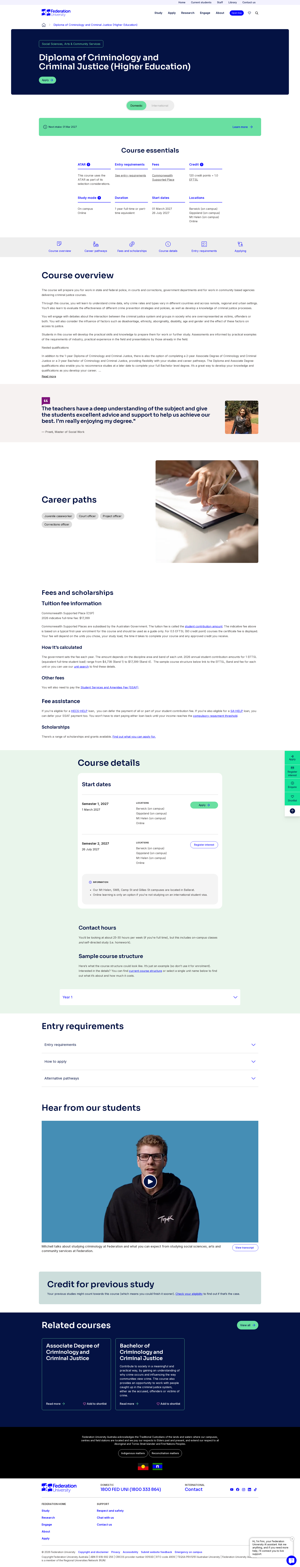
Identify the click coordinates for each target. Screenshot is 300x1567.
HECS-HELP (79, 711)
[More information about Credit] (201, 164)
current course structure (145, 971)
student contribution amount (203, 626)
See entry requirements (130, 175)
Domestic (136, 105)
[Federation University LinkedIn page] (249, 1489)
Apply (292, 759)
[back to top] (292, 811)
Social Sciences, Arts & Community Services (71, 44)
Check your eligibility (189, 1294)
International (160, 105)
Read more (49, 376)
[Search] (256, 13)
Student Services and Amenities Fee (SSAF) (109, 687)
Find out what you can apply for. (134, 736)
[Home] (56, 13)
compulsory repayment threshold (215, 716)
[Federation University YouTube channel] (232, 1489)
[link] (60, 247)
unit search (81, 666)
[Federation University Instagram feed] (244, 1489)
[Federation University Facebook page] (238, 1489)
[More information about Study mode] (99, 198)
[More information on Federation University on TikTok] (255, 1489)
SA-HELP (236, 711)
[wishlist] (249, 13)
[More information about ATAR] (88, 164)
